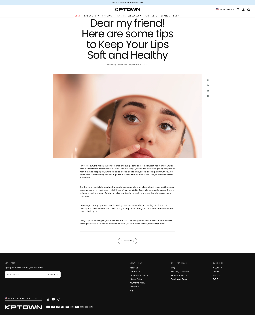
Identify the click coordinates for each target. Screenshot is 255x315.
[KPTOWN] (23, 308)
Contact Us (135, 271)
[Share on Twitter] (208, 80)
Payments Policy (137, 282)
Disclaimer (134, 286)
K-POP (106, 15)
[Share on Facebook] (208, 96)
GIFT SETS (151, 15)
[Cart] (248, 9)
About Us (134, 267)
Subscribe (53, 274)
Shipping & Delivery (180, 271)
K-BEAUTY (90, 15)
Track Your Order (179, 279)
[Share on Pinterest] (208, 85)
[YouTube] (53, 299)
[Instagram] (48, 299)
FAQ (173, 267)
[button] (238, 9)
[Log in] (243, 9)
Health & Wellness (128, 15)
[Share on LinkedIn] (208, 90)
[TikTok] (58, 299)
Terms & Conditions (139, 275)
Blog (131, 290)
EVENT (177, 15)
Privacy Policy (136, 279)
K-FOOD (216, 275)
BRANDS (165, 15)
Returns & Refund (179, 275)
